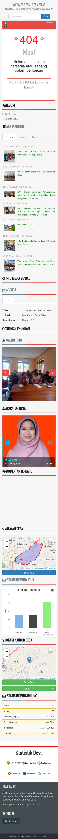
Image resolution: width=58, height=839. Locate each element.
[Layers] (51, 541)
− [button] (7, 547)
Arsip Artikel (15, 126)
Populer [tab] (23, 137)
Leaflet (27, 568)
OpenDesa (17, 836)
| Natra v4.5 (43, 836)
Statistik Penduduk (20, 579)
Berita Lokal (12, 118)
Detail (27, 688)
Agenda (10, 289)
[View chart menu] (52, 590)
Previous (5, 373)
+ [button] (7, 542)
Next (52, 373)
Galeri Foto (14, 340)
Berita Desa (11, 114)
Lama (8, 300)
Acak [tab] (34, 137)
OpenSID (51, 568)
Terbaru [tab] (9, 137)
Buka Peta (29, 572)
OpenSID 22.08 (31, 836)
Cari (46, 16)
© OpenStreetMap (39, 568)
